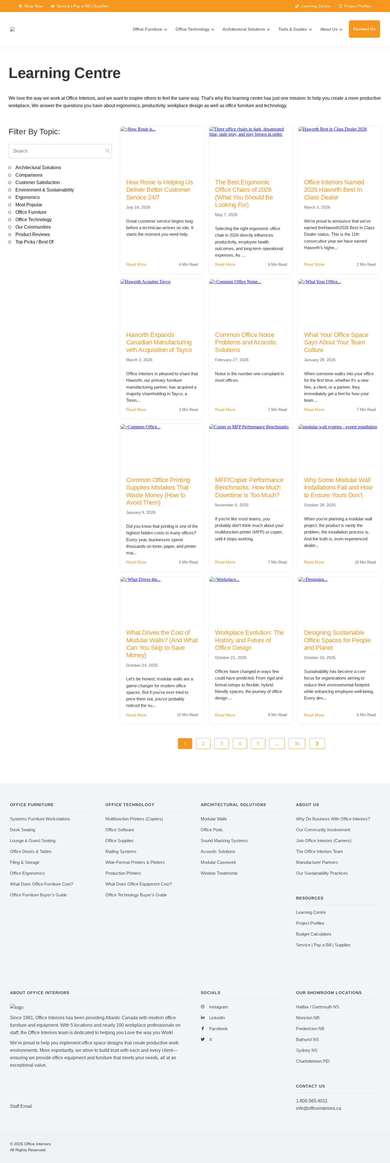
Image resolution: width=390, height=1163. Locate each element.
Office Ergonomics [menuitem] (27, 873)
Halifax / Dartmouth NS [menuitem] (317, 1006)
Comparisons (29, 175)
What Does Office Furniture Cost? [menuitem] (41, 884)
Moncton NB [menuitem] (307, 1017)
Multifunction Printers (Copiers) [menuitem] (134, 818)
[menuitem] (30, 6)
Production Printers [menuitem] (123, 873)
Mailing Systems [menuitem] (120, 851)
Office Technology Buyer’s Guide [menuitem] (136, 894)
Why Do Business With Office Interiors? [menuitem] (333, 818)
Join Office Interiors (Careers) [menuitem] (323, 840)
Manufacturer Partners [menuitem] (317, 862)
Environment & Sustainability (44, 189)
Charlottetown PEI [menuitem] (313, 1061)
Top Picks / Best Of (34, 241)
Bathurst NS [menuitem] (307, 1039)
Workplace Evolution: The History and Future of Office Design (249, 640)
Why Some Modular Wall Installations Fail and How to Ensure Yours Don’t (338, 487)
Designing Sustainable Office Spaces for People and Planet (337, 640)
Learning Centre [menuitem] (311, 912)
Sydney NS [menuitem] (306, 1050)
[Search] (108, 151)
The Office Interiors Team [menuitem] (319, 851)
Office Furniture (31, 212)
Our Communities (33, 227)
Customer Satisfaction (37, 182)
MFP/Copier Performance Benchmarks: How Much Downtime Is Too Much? (249, 487)
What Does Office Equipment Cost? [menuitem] (138, 884)
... (277, 743)
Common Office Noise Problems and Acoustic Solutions (246, 342)
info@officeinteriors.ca (318, 1108)
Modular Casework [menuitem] (218, 862)
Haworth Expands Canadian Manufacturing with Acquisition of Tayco (159, 342)
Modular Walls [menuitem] (214, 818)
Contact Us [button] (364, 29)
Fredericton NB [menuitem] (310, 1028)
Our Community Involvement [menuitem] (323, 829)
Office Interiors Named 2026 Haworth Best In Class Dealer (334, 190)
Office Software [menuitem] (119, 829)
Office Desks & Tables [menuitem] (31, 851)
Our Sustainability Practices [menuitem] (322, 873)
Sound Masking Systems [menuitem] (224, 840)
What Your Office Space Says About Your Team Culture (336, 342)
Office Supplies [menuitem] (119, 840)
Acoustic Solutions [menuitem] (218, 851)
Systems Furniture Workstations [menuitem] (40, 818)
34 (297, 743)
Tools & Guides (292, 29)
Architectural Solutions (38, 167)
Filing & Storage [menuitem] (24, 862)
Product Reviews (32, 234)
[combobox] (60, 151)
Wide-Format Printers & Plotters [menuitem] (135, 862)
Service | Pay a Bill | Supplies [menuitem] (323, 944)
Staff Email (21, 1106)
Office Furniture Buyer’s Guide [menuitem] (38, 894)
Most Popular (28, 204)
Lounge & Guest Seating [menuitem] (32, 840)
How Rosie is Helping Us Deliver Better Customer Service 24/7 (159, 190)
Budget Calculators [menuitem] (313, 934)
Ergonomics (27, 197)
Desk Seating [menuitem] (22, 829)
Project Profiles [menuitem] (310, 923)
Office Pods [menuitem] (212, 829)
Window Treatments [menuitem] (219, 873)
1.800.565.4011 (311, 1100)
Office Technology (33, 219)
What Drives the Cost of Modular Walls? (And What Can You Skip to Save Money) (162, 644)
